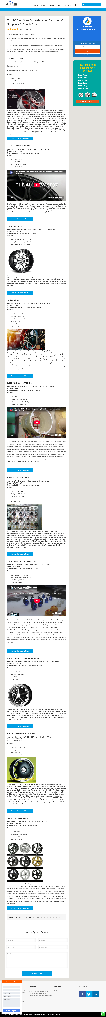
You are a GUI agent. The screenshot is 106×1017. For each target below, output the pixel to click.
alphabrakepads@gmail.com (93, 4)
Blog (59, 5)
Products (35, 5)
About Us (44, 5)
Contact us (67, 5)
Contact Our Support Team (20, 138)
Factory (56, 990)
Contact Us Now (87, 101)
